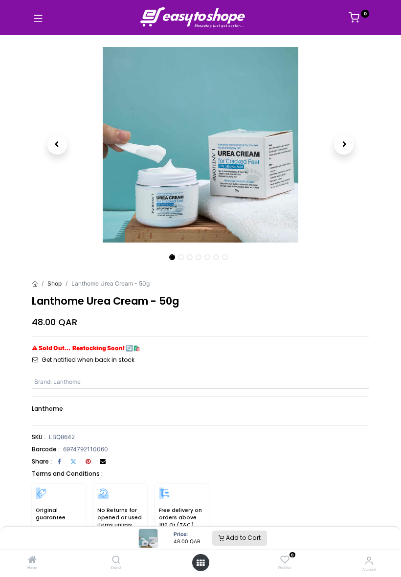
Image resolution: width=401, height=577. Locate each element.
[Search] (116, 560)
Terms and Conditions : (67, 473)
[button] (57, 144)
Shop (54, 283)
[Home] (32, 560)
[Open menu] (200, 563)
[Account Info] (369, 560)
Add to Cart (242, 537)
